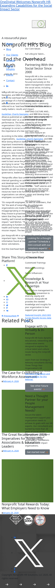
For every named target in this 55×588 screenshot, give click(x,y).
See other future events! (39, 387)
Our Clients (12, 54)
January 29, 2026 (11, 512)
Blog (8, 49)
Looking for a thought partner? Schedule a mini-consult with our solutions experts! (39, 243)
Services (10, 60)
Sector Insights (10, 68)
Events (9, 74)
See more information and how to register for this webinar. (37, 376)
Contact (10, 80)
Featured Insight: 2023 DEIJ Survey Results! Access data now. (38, 318)
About (9, 43)
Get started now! (36, 452)
